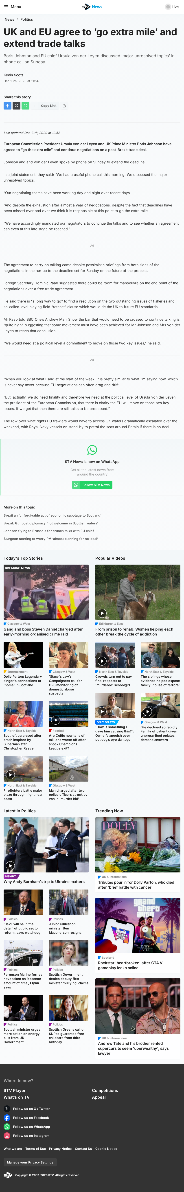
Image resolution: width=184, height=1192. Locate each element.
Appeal (99, 1097)
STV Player (15, 1090)
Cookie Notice (106, 1148)
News (9, 19)
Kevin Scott (13, 75)
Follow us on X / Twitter (31, 1109)
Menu (16, 6)
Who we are (13, 1148)
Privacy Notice (60, 1148)
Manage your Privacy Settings (30, 1162)
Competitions (105, 1090)
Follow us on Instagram (31, 1135)
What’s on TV (17, 1097)
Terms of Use (35, 1148)
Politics (26, 19)
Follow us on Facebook (31, 1118)
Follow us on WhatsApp (31, 1126)
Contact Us (83, 1148)
